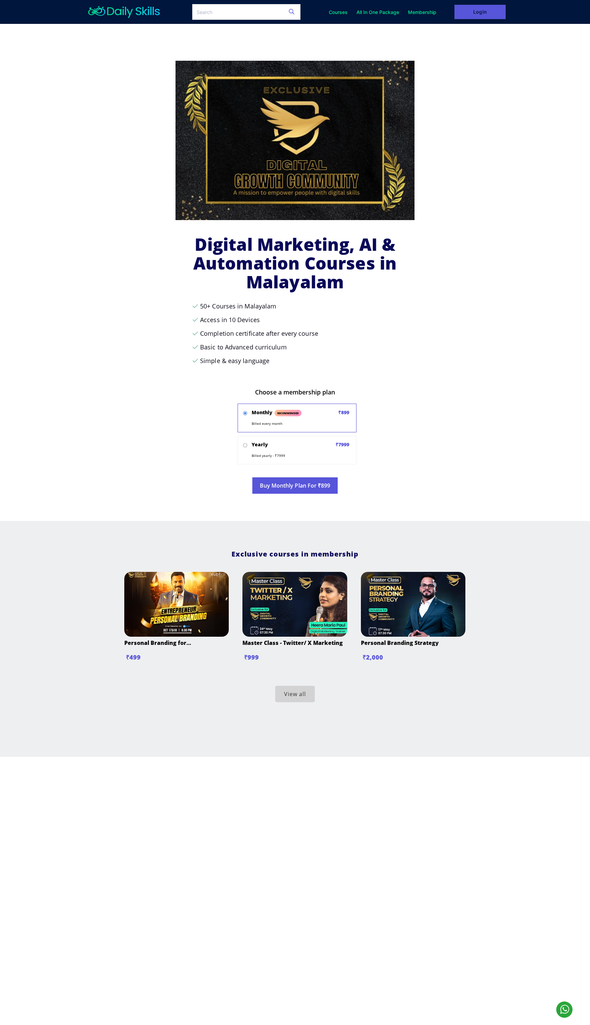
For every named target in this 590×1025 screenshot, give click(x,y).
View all (295, 694)
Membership (422, 12)
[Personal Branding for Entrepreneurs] (176, 634)
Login (480, 12)
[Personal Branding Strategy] (413, 634)
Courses (338, 12)
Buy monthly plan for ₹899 (295, 485)
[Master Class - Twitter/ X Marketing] (294, 634)
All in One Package (377, 12)
